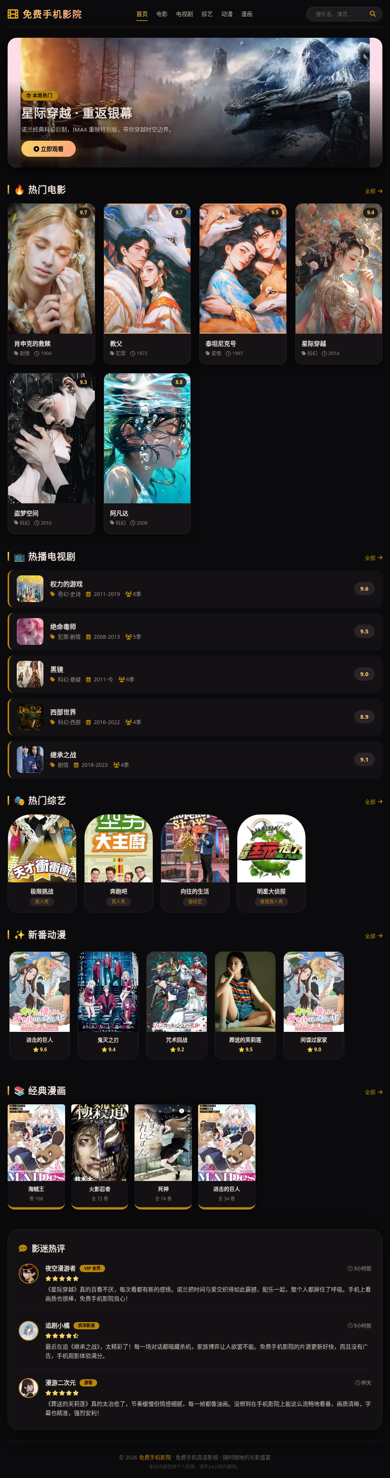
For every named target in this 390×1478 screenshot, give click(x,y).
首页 (142, 14)
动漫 (227, 14)
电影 (162, 14)
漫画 (247, 14)
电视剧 (184, 14)
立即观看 (51, 149)
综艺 (207, 14)
